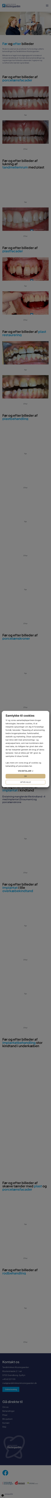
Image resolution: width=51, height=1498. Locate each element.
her (30, 766)
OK (25, 776)
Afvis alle (25, 782)
